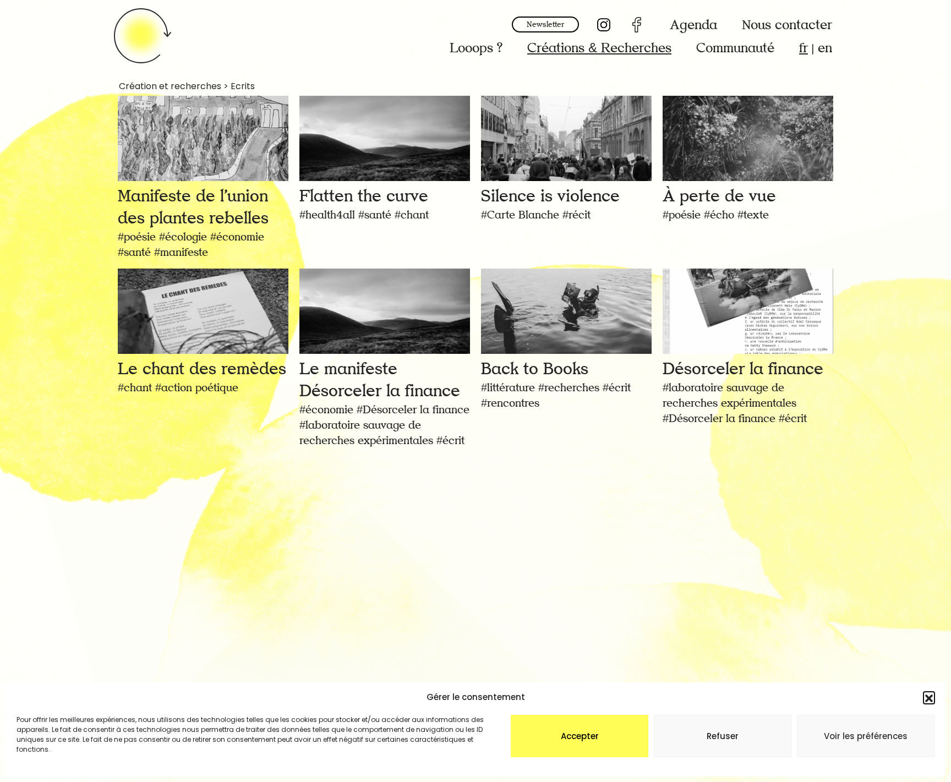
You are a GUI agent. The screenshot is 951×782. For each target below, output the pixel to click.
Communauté (735, 48)
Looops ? (476, 48)
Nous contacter (787, 25)
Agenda (693, 25)
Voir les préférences (866, 736)
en (825, 48)
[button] (928, 697)
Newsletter (545, 24)
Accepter (580, 736)
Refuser (723, 736)
